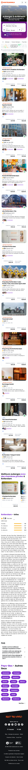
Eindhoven (16, 699)
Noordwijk (15, 686)
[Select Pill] (22, 2)
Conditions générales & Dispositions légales (14, 753)
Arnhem (5, 694)
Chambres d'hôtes (11, 737)
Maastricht (6, 699)
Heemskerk (14, 690)
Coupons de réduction (10, 757)
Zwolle (13, 694)
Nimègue (5, 686)
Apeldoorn (16, 677)
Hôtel (4, 417)
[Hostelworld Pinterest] (19, 724)
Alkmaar (22, 681)
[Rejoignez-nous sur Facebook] (6, 724)
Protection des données (14, 750)
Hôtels (21, 734)
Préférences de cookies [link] (14, 763)
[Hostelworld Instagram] (12, 724)
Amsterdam (6, 673)
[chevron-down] (14, 519)
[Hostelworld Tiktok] (22, 724)
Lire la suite (21, 50)
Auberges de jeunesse (13, 734)
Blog (6, 734)
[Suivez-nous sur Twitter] (9, 724)
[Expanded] (3, 42)
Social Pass (18, 737)
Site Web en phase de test (11, 760)
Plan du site (20, 760)
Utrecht (5, 681)
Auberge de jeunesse (7, 67)
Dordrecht (5, 677)
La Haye (13, 681)
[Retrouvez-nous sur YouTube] (16, 724)
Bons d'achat (20, 757)
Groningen (17, 673)
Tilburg (5, 690)
